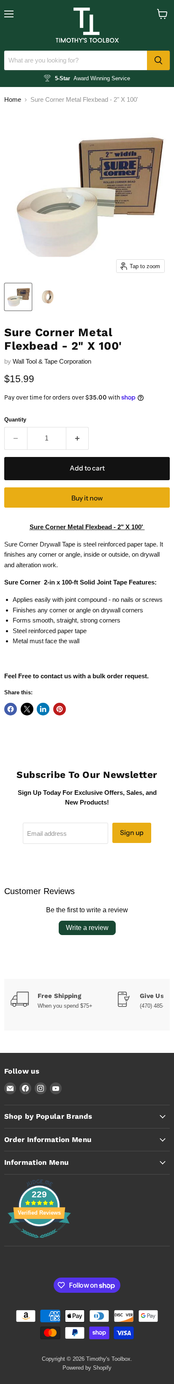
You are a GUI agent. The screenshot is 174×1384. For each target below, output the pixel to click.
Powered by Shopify (87, 1368)
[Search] (158, 60)
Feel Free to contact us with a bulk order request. (76, 676)
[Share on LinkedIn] (43, 709)
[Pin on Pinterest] (59, 709)
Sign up (132, 833)
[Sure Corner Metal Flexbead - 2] (18, 296)
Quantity (15, 419)
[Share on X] (27, 709)
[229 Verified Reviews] (39, 1242)
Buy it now (87, 498)
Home (12, 99)
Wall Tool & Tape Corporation (52, 361)
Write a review (87, 927)
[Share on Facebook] (10, 709)
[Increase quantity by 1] (77, 438)
